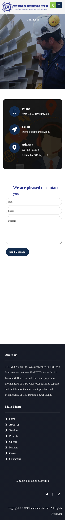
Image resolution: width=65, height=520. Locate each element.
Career (12, 453)
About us (14, 424)
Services (13, 430)
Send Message (17, 252)
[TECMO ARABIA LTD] (25, 7)
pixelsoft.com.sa (40, 480)
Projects (13, 436)
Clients (13, 441)
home (12, 418)
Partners (13, 447)
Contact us (15, 458)
